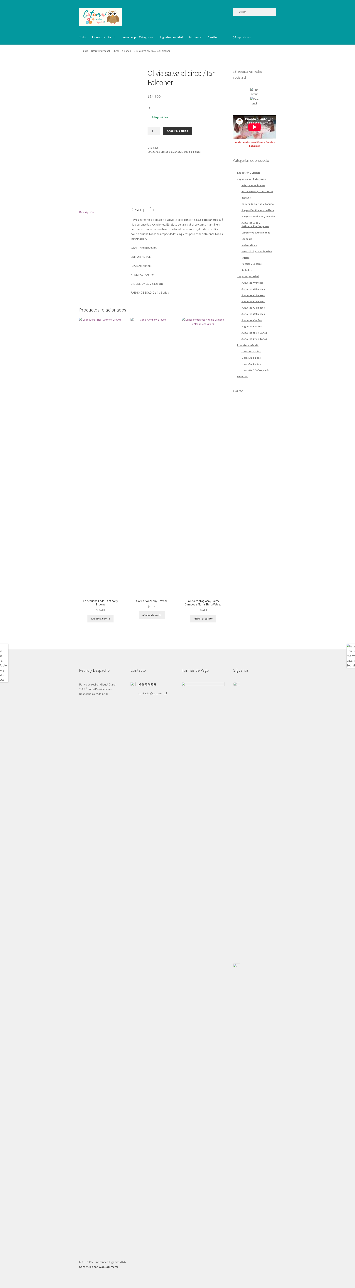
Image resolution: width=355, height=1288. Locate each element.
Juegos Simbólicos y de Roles (258, 216)
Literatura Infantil (103, 37)
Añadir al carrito (177, 131)
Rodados (246, 270)
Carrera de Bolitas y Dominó (257, 204)
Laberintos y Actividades (255, 232)
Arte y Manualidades (253, 185)
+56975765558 (147, 684)
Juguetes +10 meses (253, 295)
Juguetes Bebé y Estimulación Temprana (255, 224)
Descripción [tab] (86, 212)
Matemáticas (249, 245)
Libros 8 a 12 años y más (255, 370)
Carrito (212, 37)
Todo (82, 37)
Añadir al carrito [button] (100, 618)
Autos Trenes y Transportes (257, 191)
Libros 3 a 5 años (170, 151)
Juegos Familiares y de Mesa (257, 210)
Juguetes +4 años (251, 326)
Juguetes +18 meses (253, 307)
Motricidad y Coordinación (256, 251)
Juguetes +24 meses (253, 314)
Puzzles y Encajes (251, 263)
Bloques (246, 197)
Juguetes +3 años (251, 320)
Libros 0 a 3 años (251, 351)
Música (245, 257)
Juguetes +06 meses (253, 289)
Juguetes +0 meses (252, 282)
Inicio (85, 51)
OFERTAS (242, 376)
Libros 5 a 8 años (122, 51)
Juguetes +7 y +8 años (254, 339)
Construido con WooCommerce (99, 1267)
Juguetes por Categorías (137, 37)
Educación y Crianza (249, 172)
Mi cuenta (195, 37)
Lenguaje (246, 239)
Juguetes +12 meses (253, 301)
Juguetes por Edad (171, 37)
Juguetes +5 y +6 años (254, 332)
